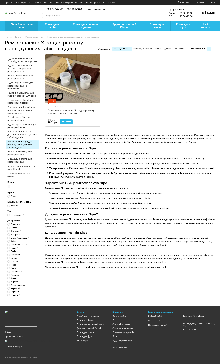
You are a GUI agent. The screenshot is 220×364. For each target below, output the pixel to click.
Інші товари (205, 26)
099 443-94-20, (55, 9)
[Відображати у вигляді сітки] (209, 49)
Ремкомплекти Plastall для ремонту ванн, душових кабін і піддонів (21, 110)
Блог (81, 2)
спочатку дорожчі (163, 48)
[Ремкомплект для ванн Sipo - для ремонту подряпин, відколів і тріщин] (72, 78)
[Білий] (9, 186)
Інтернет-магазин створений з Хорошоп (21, 357)
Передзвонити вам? (96, 9)
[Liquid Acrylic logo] (21, 318)
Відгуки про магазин (95, 2)
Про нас (8, 2)
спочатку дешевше (142, 48)
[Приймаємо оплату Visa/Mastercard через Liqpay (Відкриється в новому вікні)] (28, 341)
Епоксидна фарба (52, 26)
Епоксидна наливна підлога (86, 26)
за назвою (180, 48)
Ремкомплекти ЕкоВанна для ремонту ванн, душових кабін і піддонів (22, 134)
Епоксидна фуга (183, 26)
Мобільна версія (15, 347)
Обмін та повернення (44, 2)
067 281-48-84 (75, 9)
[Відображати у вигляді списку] (213, 49)
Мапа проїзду (189, 329)
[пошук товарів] (157, 15)
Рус (113, 2)
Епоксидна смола (157, 26)
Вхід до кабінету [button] (120, 316)
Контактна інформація (66, 2)
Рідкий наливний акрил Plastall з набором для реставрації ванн (19, 68)
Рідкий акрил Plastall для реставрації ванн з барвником (20, 85)
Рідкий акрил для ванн (21, 26)
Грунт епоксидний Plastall (124, 26)
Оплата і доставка (23, 2)
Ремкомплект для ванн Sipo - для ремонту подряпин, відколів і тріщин (71, 111)
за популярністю (122, 48)
